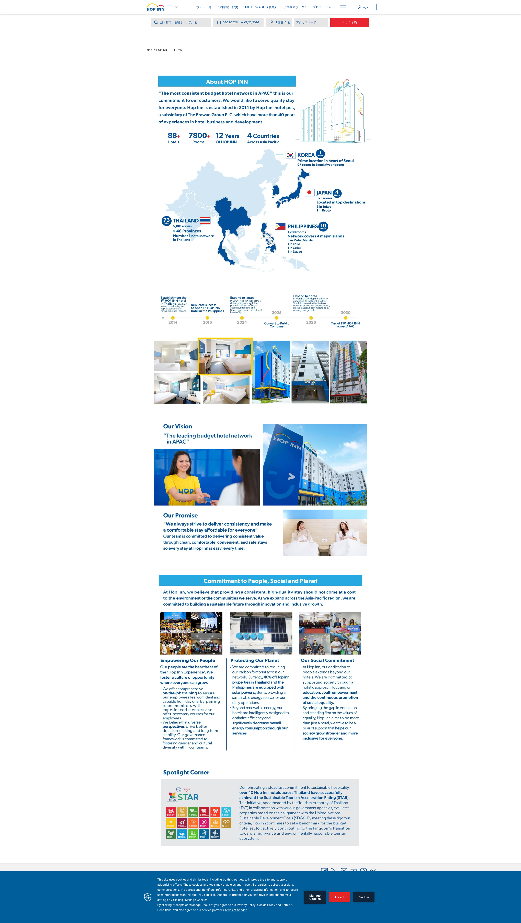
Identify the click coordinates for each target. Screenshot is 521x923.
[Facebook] (324, 871)
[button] (231, 22)
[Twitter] (334, 871)
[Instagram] (344, 871)
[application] (260, 897)
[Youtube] (353, 871)
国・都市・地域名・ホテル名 (178, 22)
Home (148, 49)
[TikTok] (363, 871)
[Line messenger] (373, 871)
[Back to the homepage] (155, 7)
